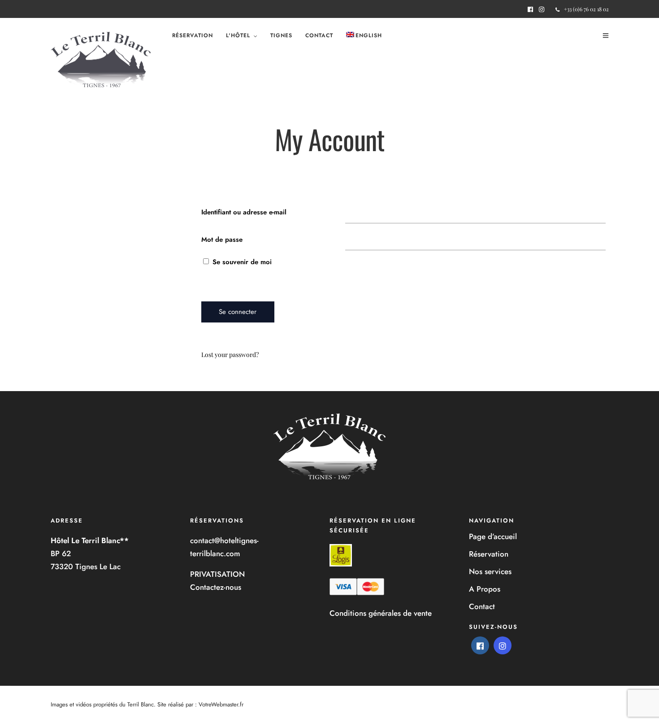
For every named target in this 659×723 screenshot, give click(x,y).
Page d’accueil (493, 536)
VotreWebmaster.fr (221, 704)
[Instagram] (541, 9)
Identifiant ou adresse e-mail (243, 212)
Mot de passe (222, 239)
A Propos (484, 589)
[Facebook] (480, 645)
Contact (319, 35)
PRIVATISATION (217, 574)
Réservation (192, 35)
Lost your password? (230, 354)
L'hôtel (238, 35)
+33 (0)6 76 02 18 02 (586, 9)
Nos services (490, 571)
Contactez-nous (215, 587)
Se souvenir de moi (241, 262)
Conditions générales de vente (381, 613)
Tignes (281, 35)
